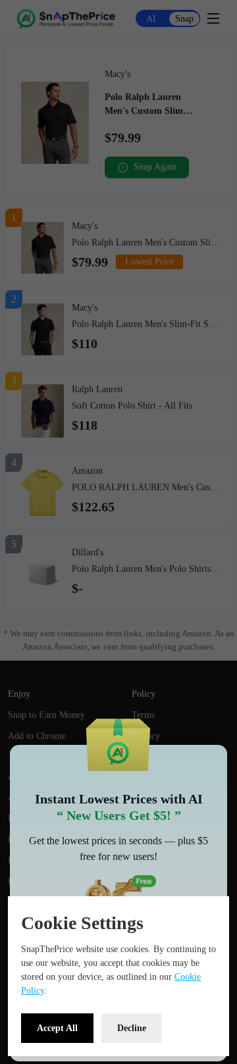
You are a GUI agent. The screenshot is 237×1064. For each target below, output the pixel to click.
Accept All (57, 1028)
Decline (131, 1028)
